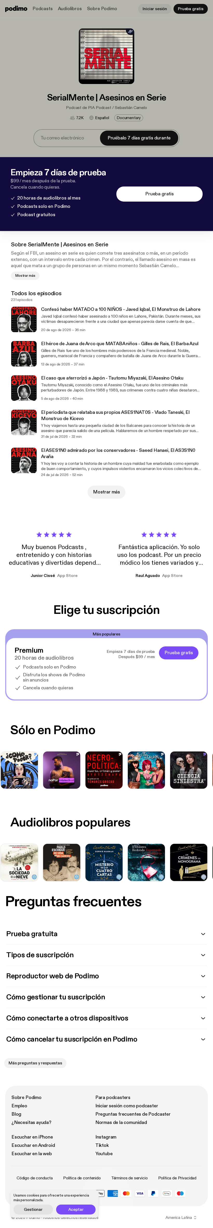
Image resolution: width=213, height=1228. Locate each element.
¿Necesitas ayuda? (31, 1123)
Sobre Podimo (102, 9)
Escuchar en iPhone (32, 1137)
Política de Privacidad (177, 1178)
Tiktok (102, 1145)
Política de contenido (82, 1178)
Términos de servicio (129, 1178)
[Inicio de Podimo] (16, 8)
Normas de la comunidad (121, 1123)
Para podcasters (112, 1098)
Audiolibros (70, 9)
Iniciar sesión (155, 8)
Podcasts (42, 9)
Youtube (104, 1154)
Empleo (19, 1106)
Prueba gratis (190, 8)
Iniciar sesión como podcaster (126, 1106)
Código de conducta (35, 1178)
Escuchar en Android (33, 1145)
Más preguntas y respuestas (35, 1063)
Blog (16, 1114)
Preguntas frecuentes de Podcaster (133, 1114)
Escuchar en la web (31, 1154)
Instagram (105, 1137)
